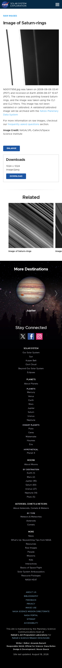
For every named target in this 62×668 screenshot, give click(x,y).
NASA (4, 4)
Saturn (31, 412)
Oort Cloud (31, 364)
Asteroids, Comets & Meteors (31, 504)
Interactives (31, 564)
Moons (31, 460)
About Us (31, 592)
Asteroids (31, 521)
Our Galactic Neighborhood (16, 11)
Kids (31, 560)
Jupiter (31, 310)
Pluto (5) (31, 497)
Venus (31, 396)
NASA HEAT (31, 580)
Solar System (31, 348)
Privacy (31, 604)
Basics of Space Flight (31, 568)
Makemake (31, 437)
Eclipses (31, 372)
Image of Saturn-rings (19, 251)
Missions (31, 556)
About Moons (31, 464)
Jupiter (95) (31, 481)
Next (55, 293)
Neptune (31, 420)
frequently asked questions (23, 124)
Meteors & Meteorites (31, 517)
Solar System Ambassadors (31, 572)
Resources (31, 544)
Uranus (31, 416)
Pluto (31, 429)
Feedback (31, 600)
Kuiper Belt (31, 361)
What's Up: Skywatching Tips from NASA (31, 540)
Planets (30, 379)
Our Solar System (31, 353)
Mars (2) (31, 477)
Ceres (31, 433)
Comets (31, 525)
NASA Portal (31, 615)
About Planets (31, 384)
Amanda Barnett (38, 643)
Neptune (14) (31, 493)
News (31, 536)
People (31, 552)
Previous (6, 293)
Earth (31, 400)
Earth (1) (31, 473)
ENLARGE (11, 148)
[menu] (57, 4)
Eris (31, 444)
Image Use (31, 608)
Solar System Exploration (16, 4)
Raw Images (10, 16)
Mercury (31, 392)
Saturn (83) (31, 485)
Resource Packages (31, 576)
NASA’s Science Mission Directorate (31, 638)
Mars (31, 404)
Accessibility (31, 623)
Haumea (31, 441)
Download (16, 176)
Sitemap (31, 619)
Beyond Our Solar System (31, 369)
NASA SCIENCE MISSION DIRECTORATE (31, 612)
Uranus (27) (31, 489)
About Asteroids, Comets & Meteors (31, 508)
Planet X (31, 453)
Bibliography (31, 596)
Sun (31, 357)
